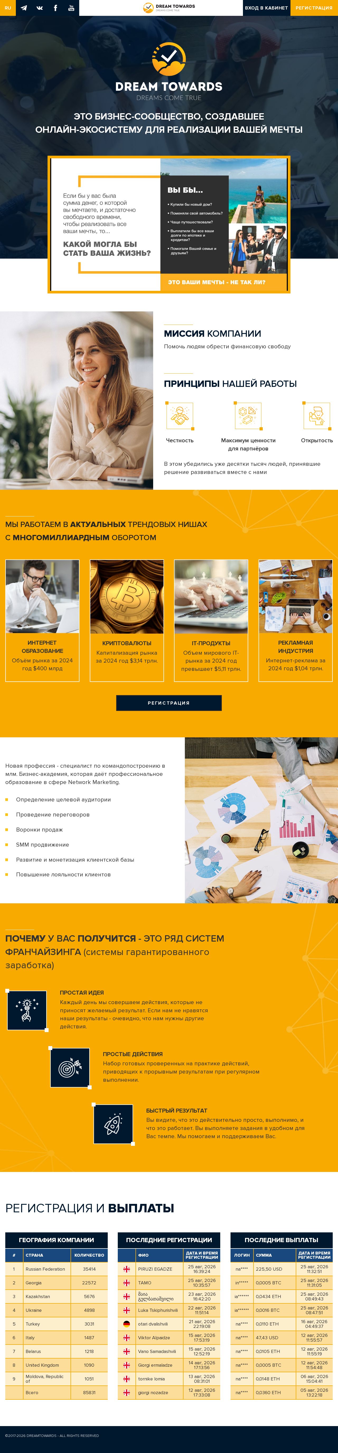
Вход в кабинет (267, 8)
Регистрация (314, 8)
